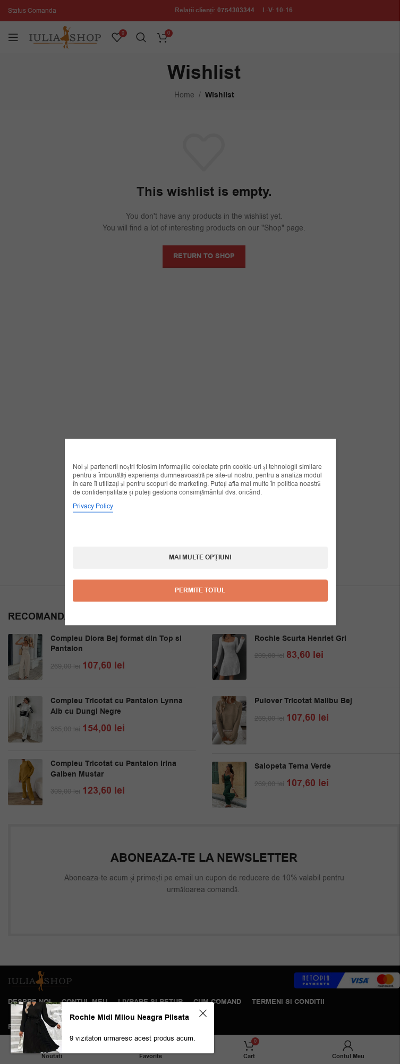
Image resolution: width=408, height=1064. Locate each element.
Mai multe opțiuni (200, 557)
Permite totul (200, 590)
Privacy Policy (93, 506)
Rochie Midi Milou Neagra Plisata (129, 1017)
